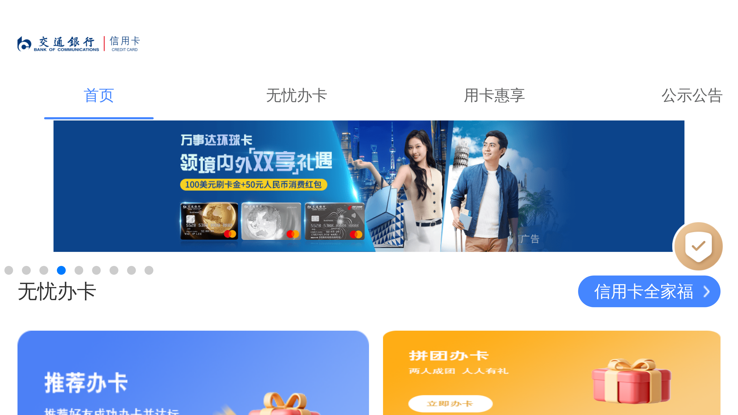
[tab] (99, 95)
